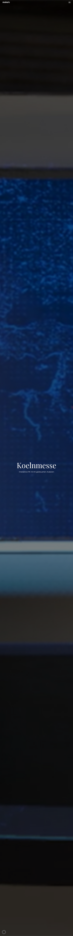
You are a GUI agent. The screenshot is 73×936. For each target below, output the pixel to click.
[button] (70, 2)
